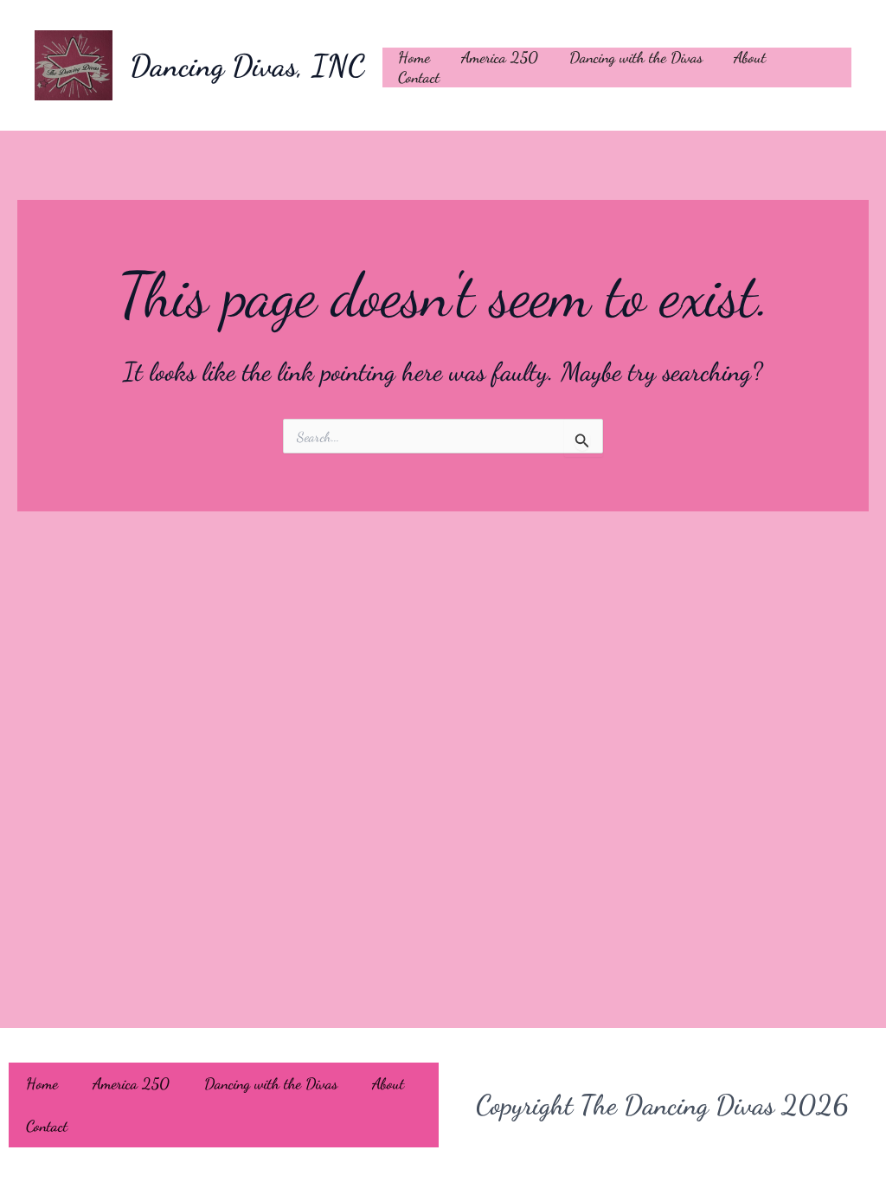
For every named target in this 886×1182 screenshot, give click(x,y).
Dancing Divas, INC (247, 66)
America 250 (499, 57)
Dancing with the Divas (636, 57)
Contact (419, 77)
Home (414, 57)
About (750, 57)
